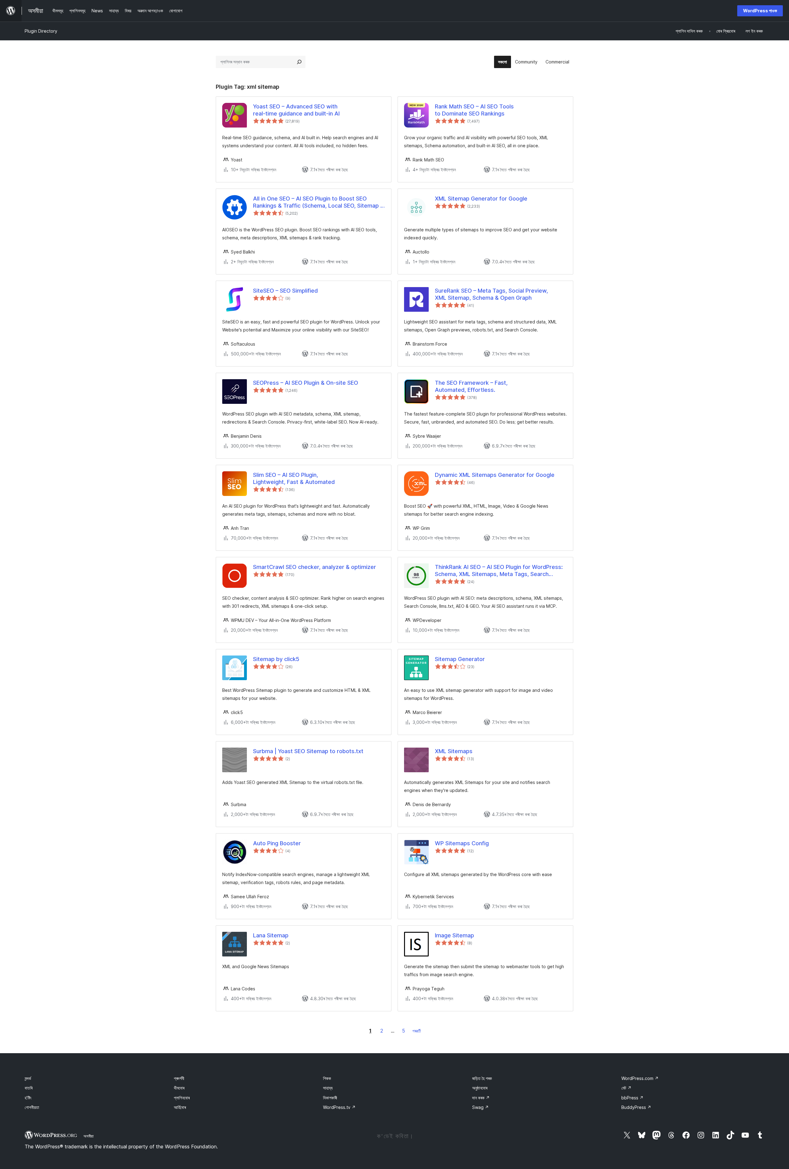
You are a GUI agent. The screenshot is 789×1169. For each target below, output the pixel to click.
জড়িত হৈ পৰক (482, 1078)
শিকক (327, 1078)
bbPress (632, 1097)
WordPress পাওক (760, 10)
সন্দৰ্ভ (28, 1078)
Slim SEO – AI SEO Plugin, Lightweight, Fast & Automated (294, 478)
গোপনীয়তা (32, 1107)
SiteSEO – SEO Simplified (285, 290)
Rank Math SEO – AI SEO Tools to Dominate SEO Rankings (474, 110)
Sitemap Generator (460, 659)
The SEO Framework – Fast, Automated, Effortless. (471, 386)
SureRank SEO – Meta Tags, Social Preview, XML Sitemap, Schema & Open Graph (491, 294)
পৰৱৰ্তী (416, 1030)
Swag (480, 1107)
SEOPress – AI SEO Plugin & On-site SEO (305, 383)
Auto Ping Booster (277, 843)
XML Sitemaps (453, 751)
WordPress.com (640, 1078)
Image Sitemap (454, 935)
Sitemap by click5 (276, 659)
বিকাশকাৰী (330, 1097)
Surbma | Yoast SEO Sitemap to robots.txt (308, 751)
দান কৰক (481, 1097)
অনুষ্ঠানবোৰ (479, 1087)
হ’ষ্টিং (28, 1097)
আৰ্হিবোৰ (180, 1107)
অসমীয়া (89, 1136)
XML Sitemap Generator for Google (481, 198)
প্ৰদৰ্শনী (179, 1078)
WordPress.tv (339, 1107)
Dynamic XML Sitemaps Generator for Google (494, 475)
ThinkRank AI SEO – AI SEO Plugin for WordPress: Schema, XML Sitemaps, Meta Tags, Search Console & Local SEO (499, 571)
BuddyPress (636, 1107)
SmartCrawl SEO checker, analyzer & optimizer (314, 567)
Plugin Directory (41, 31)
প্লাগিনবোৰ (182, 1097)
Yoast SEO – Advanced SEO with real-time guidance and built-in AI (296, 110)
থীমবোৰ (179, 1087)
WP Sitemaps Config (462, 843)
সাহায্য (328, 1087)
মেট (626, 1087)
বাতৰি (28, 1087)
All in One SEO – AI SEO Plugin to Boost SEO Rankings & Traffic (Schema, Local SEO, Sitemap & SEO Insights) (318, 202)
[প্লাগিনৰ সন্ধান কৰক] (299, 62)
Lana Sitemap (270, 935)
